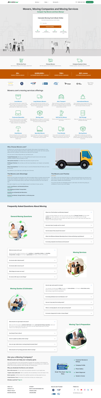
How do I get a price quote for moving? (54, 285)
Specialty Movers (40, 133)
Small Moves (18, 133)
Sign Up (68, 372)
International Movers (83, 101)
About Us (9, 386)
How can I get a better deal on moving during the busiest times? (23, 344)
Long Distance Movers (39, 101)
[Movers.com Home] (13, 2)
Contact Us (10, 388)
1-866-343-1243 (81, 2)
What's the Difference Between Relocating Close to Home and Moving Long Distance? (65, 236)
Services (37, 2)
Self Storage (82, 117)
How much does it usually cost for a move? (55, 225)
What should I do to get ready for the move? (19, 321)
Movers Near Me (11, 392)
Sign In (20, 380)
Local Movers (18, 101)
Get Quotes (89, 2)
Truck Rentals (61, 133)
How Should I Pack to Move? (15, 333)
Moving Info (55, 2)
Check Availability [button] (50, 26)
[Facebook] (74, 389)
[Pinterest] (91, 389)
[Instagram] (84, 389)
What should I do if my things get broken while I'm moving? (22, 349)
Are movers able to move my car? (16, 265)
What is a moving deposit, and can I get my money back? (58, 307)
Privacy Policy (11, 390)
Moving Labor (40, 117)
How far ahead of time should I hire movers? (55, 230)
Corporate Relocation (18, 117)
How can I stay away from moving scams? (55, 302)
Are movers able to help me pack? (16, 260)
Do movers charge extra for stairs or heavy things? (57, 313)
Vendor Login (32, 390)
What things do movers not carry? (16, 271)
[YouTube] (81, 389)
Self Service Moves (61, 117)
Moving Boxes (83, 133)
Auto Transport (61, 101)
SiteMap (31, 386)
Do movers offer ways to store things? (17, 276)
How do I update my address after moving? (18, 338)
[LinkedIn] (88, 389)
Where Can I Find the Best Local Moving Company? (57, 212)
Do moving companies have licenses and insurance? (57, 241)
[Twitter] (78, 389)
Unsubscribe (32, 392)
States (45, 2)
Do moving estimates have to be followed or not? (57, 296)
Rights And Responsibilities (36, 388)
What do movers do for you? (15, 250)
